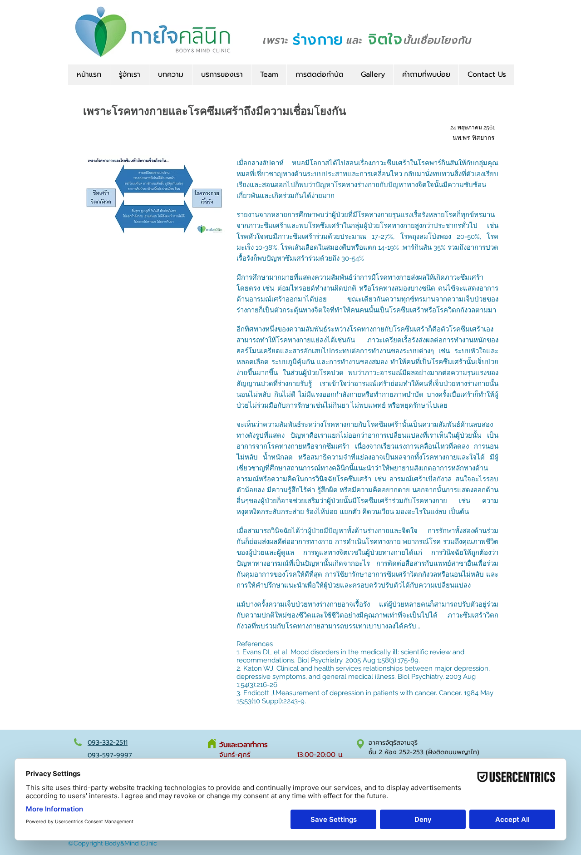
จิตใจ (385, 39)
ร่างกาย (318, 40)
